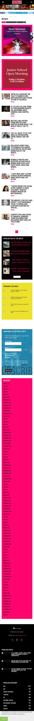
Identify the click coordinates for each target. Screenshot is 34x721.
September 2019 (7, 609)
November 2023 (7, 473)
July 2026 (5, 386)
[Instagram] (17, 640)
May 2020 (5, 587)
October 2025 (6, 410)
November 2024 (7, 440)
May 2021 (5, 555)
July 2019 (5, 614)
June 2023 (5, 487)
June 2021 (5, 552)
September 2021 (7, 544)
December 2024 (7, 438)
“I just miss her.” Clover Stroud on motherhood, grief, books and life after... (21, 176)
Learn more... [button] (21, 714)
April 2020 (6, 590)
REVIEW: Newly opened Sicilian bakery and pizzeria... (19, 297)
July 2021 (5, 549)
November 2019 (7, 604)
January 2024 (6, 468)
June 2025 (5, 421)
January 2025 (6, 435)
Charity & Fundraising (11, 22)
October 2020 (6, 574)
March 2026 (6, 397)
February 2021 (7, 563)
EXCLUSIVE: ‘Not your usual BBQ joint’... (19, 304)
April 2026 (6, 394)
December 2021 (7, 536)
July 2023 (5, 484)
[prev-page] (9, 231)
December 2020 (7, 568)
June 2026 (5, 389)
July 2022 (5, 517)
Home (3, 16)
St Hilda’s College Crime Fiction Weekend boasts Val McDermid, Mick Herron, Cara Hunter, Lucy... (21, 110)
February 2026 (7, 400)
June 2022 (5, 519)
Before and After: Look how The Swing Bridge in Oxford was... (21, 661)
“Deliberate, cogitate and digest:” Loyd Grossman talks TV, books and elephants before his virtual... (21, 204)
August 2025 (6, 416)
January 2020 (6, 598)
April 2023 (6, 492)
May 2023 (5, 489)
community (20, 22)
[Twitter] (21, 640)
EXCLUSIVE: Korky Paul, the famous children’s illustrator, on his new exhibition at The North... (21, 149)
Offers (8, 357)
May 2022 (5, 522)
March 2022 (6, 527)
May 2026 (5, 391)
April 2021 (6, 557)
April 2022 (6, 525)
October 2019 (6, 606)
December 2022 (7, 503)
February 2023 (7, 498)
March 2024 (6, 462)
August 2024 (6, 449)
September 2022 (7, 511)
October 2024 (6, 443)
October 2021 (6, 541)
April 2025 (6, 427)
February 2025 (7, 432)
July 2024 (5, 451)
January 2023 (6, 500)
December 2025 (7, 405)
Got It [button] (3, 719)
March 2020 (6, 593)
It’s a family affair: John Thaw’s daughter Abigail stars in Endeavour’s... (21, 654)
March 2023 (6, 495)
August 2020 (6, 579)
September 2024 (7, 446)
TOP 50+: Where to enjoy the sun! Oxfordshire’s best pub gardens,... (21, 670)
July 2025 (5, 419)
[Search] (31, 2)
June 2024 (5, 454)
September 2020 (7, 576)
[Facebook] (12, 640)
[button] (2, 2)
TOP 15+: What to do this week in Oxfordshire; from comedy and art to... (21, 136)
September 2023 (7, 478)
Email (7, 347)
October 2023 (6, 476)
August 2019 (6, 612)
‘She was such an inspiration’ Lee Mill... (19, 311)
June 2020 (5, 585)
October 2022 (6, 508)
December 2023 (7, 470)
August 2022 (6, 514)
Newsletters (10, 356)
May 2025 (5, 424)
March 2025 (6, 430)
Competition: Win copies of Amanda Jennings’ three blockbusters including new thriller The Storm (21, 218)
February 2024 (7, 465)
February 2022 (7, 530)
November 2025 (7, 408)
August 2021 (6, 546)
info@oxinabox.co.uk (20, 635)
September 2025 (7, 413)
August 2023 (6, 481)
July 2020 (5, 582)
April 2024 (6, 459)
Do (7, 16)
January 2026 (6, 402)
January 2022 (6, 533)
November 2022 (7, 506)
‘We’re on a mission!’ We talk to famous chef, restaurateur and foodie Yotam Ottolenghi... (21, 97)
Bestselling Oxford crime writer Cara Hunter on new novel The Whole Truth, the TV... (21, 123)
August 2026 (6, 383)
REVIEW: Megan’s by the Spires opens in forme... (19, 290)
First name (8, 341)
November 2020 (7, 571)
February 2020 (7, 595)
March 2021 (6, 560)
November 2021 (7, 538)
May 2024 (5, 457)
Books (10, 16)
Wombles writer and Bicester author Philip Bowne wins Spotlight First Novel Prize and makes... (20, 163)
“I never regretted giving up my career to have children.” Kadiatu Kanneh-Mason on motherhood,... (21, 190)
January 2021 (6, 566)
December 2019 (7, 601)
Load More (17, 277)
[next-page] (23, 231)
